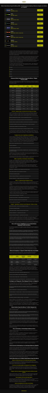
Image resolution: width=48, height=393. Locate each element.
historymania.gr (24, 390)
